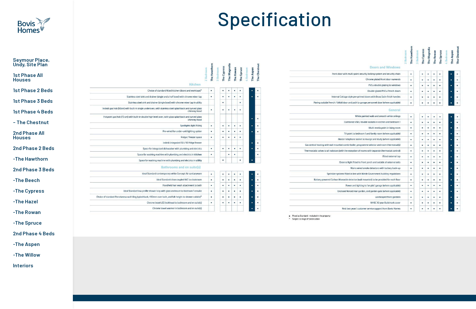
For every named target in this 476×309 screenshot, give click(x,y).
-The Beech (26, 180)
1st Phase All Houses (28, 77)
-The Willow (26, 255)
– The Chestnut (31, 122)
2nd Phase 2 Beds (33, 148)
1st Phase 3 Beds (33, 101)
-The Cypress (28, 191)
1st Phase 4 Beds (33, 111)
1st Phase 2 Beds (33, 90)
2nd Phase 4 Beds (34, 233)
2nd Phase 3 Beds (33, 169)
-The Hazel (25, 201)
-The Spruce (27, 223)
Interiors (23, 265)
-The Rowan (27, 212)
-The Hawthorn (30, 159)
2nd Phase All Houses (28, 135)
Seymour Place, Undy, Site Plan (31, 62)
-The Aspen (26, 244)
